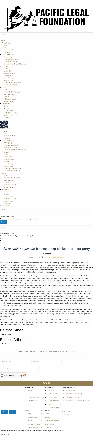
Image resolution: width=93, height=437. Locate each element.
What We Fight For (8, 54)
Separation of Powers (11, 61)
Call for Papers (8, 111)
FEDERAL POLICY (54, 404)
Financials (7, 52)
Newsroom (5, 120)
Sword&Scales (33, 417)
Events (6, 106)
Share (1, 238)
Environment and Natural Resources (15, 64)
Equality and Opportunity (12, 59)
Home (2, 217)
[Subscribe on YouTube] (66, 420)
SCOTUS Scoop (9, 94)
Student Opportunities (11, 113)
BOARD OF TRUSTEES (36, 397)
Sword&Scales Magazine (12, 92)
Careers (6, 108)
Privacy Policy (6, 434)
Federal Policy (8, 78)
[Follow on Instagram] (66, 422)
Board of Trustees (9, 50)
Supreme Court (8, 80)
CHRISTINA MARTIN (55, 257)
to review (49, 291)
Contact (12, 412)
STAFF (30, 394)
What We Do (6, 66)
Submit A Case (8, 115)
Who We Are (6, 43)
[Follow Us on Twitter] (66, 418)
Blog (5, 89)
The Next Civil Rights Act (12, 85)
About (5, 45)
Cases (6, 68)
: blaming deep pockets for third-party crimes (19, 219)
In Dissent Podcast (10, 99)
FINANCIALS (32, 401)
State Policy (7, 76)
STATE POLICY (53, 401)
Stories (4, 87)
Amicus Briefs (8, 71)
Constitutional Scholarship (12, 83)
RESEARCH (52, 397)
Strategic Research (10, 73)
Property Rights (9, 57)
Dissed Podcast (9, 101)
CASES (51, 390)
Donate (2, 41)
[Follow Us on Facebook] (66, 416)
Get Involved (6, 104)
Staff (5, 48)
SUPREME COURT (54, 408)
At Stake (6, 96)
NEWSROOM (66, 411)
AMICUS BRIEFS (54, 394)
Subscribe (7, 118)
